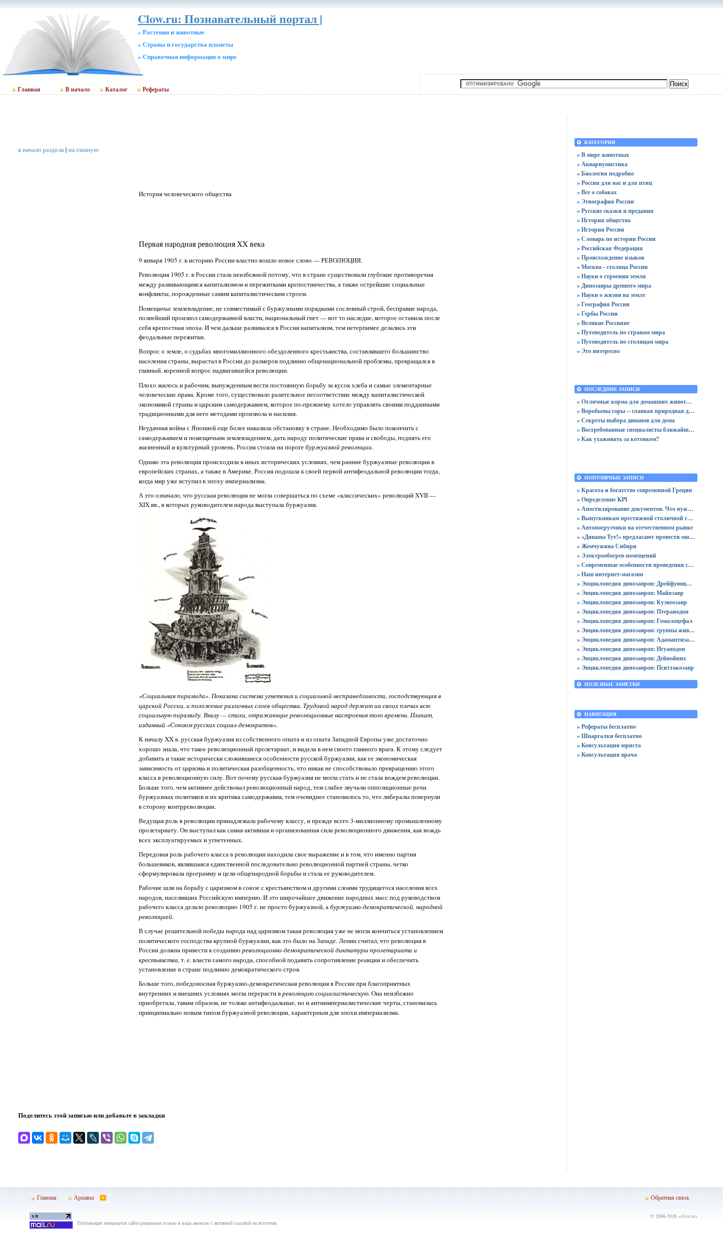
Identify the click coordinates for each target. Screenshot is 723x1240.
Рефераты (156, 89)
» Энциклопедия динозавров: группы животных (636, 630)
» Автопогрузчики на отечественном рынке (635, 527)
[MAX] (24, 1138)
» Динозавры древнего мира (614, 285)
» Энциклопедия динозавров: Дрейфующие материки (636, 583)
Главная (29, 89)
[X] (79, 1138)
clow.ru (688, 1215)
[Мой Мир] (65, 1138)
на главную (83, 149)
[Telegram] (148, 1138)
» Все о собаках (597, 192)
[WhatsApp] (120, 1138)
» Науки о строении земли (611, 276)
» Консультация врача (607, 754)
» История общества (604, 220)
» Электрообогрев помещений (616, 555)
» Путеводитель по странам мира (621, 332)
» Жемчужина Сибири (606, 546)
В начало (77, 89)
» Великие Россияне (603, 323)
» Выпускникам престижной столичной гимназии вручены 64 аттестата (636, 518)
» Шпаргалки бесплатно (609, 736)
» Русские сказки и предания (615, 211)
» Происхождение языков (610, 257)
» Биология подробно (605, 173)
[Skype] (134, 1138)
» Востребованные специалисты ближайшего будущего (636, 429)
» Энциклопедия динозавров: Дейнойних (631, 658)
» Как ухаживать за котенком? (618, 439)
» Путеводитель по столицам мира (622, 341)
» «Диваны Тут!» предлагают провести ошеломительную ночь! (636, 536)
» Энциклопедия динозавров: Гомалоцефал (635, 621)
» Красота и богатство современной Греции (634, 490)
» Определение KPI (602, 499)
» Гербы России (597, 313)
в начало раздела (41, 149)
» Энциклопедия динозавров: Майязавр (630, 593)
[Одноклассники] (52, 1138)
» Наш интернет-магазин (610, 574)
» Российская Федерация (610, 248)
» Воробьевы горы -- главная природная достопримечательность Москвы (636, 411)
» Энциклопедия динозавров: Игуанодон (631, 649)
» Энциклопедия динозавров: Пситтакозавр (635, 667)
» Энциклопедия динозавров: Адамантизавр (636, 639)
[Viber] (107, 1138)
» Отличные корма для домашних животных (636, 401)
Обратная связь (670, 1197)
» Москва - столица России (612, 267)
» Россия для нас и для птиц (614, 182)
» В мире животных (603, 154)
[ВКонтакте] (38, 1138)
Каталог (116, 89)
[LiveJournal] (93, 1138)
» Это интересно (598, 351)
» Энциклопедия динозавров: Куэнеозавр (632, 602)
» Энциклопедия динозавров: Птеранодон (633, 611)
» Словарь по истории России (616, 239)
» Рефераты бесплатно (606, 726)
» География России (603, 304)
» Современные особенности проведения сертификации (636, 565)
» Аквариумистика (602, 164)
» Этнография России (605, 201)
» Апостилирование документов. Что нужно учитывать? (636, 508)
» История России (600, 229)
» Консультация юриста (609, 745)
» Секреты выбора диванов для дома (626, 420)
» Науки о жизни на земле (611, 295)
